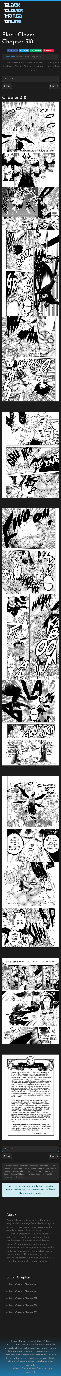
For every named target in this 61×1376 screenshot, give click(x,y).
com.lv (32, 70)
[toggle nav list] (52, 15)
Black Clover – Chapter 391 (23, 1298)
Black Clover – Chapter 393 (23, 1284)
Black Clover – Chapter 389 (23, 1312)
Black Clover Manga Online (29, 1368)
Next (53, 86)
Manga (13, 57)
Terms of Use (34, 1341)
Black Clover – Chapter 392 (23, 1291)
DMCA (46, 1341)
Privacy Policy (18, 1341)
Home (6, 57)
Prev (7, 86)
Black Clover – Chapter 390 (23, 1305)
